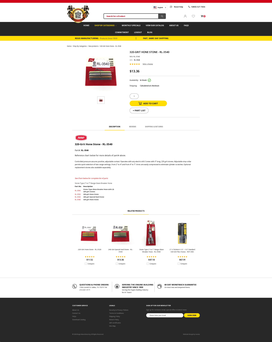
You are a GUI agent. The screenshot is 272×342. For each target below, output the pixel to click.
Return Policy (114, 319)
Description (114, 126)
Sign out (185, 16)
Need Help (178, 7)
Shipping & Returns (154, 126)
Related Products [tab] (136, 211)
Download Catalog (79, 319)
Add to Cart (87, 242)
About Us (173, 25)
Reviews (132, 126)
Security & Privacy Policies (118, 310)
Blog (149, 32)
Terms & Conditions (116, 313)
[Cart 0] (201, 16)
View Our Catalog (155, 25)
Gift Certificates (115, 323)
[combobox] (159, 7)
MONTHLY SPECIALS (131, 25)
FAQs (186, 25)
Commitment (122, 32)
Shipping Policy (114, 316)
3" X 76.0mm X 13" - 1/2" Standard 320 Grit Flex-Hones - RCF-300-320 (182, 251)
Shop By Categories (105, 25)
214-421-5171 (84, 290)
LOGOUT (138, 32)
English (160, 7)
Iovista (198, 334)
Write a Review (148, 64)
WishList (193, 16)
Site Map (112, 326)
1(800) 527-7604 (198, 7)
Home (86, 25)
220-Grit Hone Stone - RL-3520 (89, 249)
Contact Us (76, 313)
